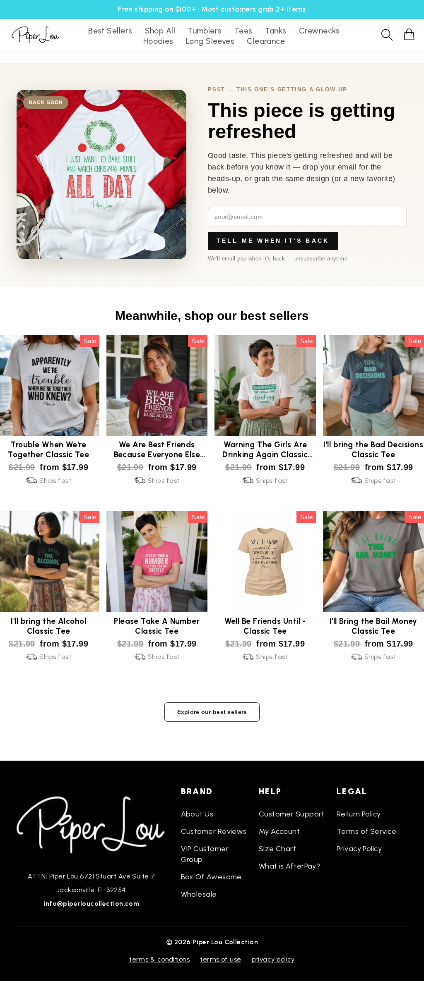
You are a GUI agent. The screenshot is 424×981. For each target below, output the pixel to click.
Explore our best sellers (212, 712)
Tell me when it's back (273, 240)
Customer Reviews (214, 831)
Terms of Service (366, 831)
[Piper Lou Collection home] (91, 823)
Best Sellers (110, 31)
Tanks (276, 31)
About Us (197, 814)
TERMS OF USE (220, 959)
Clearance (266, 41)
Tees (243, 31)
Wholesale (199, 894)
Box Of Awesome (211, 876)
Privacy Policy (359, 848)
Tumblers (205, 31)
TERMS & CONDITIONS (159, 959)
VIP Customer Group (205, 854)
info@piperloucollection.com (91, 903)
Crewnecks (319, 31)
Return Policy (359, 814)
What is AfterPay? (289, 866)
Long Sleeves (210, 41)
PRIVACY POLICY (273, 959)
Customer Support (292, 814)
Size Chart (277, 848)
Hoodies (158, 41)
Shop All (160, 31)
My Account (279, 831)
